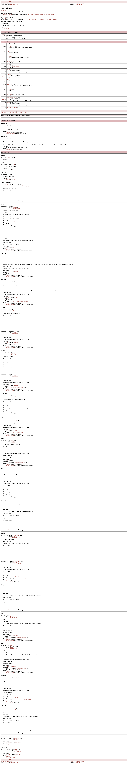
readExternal (9, 92)
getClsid (8, 64)
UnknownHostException (15, 127)
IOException (13, 126)
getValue (8, 71)
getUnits (8, 69)
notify (13, 112)
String (5, 59)
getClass (9, 112)
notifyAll (16, 112)
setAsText (8, 99)
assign (8, 43)
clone (2, 112)
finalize (5, 112)
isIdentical (8, 87)
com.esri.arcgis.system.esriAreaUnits (13, 365)
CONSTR (12, 4)
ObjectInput (14, 92)
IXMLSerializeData (13, 97)
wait (23, 112)
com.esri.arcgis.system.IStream (20, 637)
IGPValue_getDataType (11, 76)
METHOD (16, 4)
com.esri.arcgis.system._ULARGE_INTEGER (23, 699)
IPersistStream (36, 14)
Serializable (53, 14)
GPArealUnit (3, 34)
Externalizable (47, 14)
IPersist (32, 14)
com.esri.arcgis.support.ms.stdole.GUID (23, 730)
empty (8, 51)
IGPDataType (3, 76)
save (8, 94)
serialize (8, 97)
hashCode (9, 74)
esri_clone (9, 56)
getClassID (9, 61)
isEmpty (7, 221)
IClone (29, 14)
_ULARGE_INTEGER (15, 66)
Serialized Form (6, 28)
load (7, 89)
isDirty (8, 79)
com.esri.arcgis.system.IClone (17, 432)
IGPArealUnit (9, 14)
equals (8, 54)
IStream (10, 89)
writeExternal (9, 107)
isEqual (8, 84)
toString (20, 112)
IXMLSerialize (42, 14)
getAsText (8, 59)
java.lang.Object (3, 10)
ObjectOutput (14, 107)
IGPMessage (4, 99)
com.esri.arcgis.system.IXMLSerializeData (22, 578)
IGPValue (5, 14)
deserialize (8, 576)
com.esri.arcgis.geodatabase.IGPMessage (20, 301)
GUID (12, 61)
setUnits (8, 102)
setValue (8, 104)
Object (6, 18)
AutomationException (26, 186)
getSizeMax (9, 66)
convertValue (9, 46)
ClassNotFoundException (18, 751)
